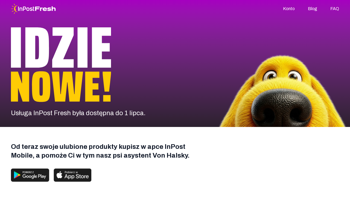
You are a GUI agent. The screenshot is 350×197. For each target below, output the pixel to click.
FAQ (334, 8)
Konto (289, 8)
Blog (312, 8)
